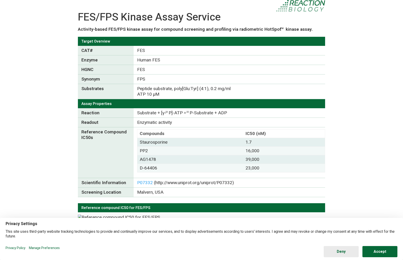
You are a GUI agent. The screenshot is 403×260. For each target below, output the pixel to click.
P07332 (145, 182)
